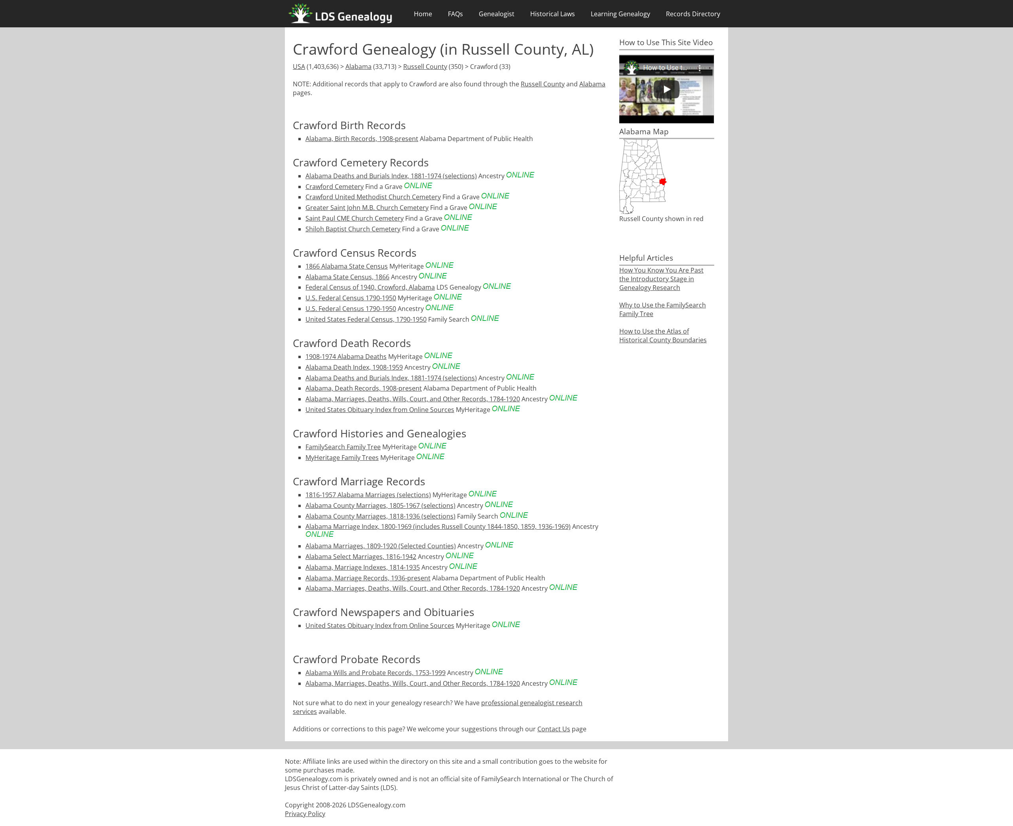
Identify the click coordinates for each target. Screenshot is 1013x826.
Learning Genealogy (620, 14)
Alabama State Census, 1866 (347, 277)
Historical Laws (552, 14)
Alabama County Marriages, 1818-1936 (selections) (380, 516)
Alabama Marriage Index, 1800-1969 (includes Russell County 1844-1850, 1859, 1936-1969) (438, 526)
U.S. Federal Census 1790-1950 (350, 298)
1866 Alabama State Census (346, 266)
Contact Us (553, 729)
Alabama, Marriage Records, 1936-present (368, 578)
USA (299, 66)
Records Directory (693, 14)
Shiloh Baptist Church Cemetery (352, 229)
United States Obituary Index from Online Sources (379, 409)
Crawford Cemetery (334, 186)
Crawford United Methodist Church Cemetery (373, 197)
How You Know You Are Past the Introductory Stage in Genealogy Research (661, 279)
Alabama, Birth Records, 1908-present (361, 138)
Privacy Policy (305, 813)
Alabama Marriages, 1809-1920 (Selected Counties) (380, 546)
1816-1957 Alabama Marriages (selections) (368, 494)
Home (423, 14)
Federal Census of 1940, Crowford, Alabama (370, 287)
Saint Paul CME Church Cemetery (354, 218)
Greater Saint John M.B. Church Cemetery (367, 207)
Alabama (358, 66)
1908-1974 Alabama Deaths (346, 356)
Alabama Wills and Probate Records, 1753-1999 (375, 672)
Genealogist (496, 14)
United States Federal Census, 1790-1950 (366, 319)
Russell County (425, 66)
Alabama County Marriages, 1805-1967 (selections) (380, 505)
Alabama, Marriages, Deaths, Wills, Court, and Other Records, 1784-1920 (412, 399)
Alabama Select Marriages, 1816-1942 (360, 556)
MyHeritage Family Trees (342, 457)
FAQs (455, 14)
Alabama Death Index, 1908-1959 (354, 367)
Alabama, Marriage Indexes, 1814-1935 (362, 567)
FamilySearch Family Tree (343, 447)
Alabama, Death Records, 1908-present (363, 388)
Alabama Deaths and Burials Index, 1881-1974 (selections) (391, 176)
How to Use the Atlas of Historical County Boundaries (663, 335)
